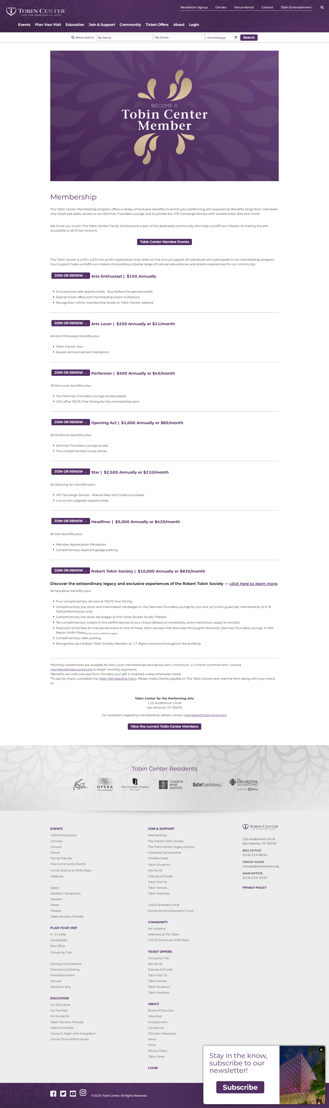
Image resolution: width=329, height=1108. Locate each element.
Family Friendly (61, 858)
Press (152, 1045)
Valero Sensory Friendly (67, 916)
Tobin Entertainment (296, 7)
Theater (55, 911)
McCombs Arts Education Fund (170, 911)
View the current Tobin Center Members (164, 726)
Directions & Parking (64, 969)
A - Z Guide (58, 934)
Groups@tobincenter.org (261, 866)
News (152, 1039)
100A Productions (63, 835)
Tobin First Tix (157, 882)
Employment (157, 1022)
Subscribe (240, 1087)
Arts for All (155, 870)
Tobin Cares (156, 1056)
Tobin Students (159, 865)
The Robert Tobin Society (166, 841)
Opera (54, 888)
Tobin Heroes (157, 888)
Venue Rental (244, 7)
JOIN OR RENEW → (70, 275)
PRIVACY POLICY (254, 887)
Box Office (57, 946)
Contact (267, 7)
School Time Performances (69, 1039)
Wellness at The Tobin (163, 934)
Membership (157, 835)
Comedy (56, 841)
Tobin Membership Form (118, 678)
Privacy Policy (157, 1051)
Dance (55, 852)
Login (194, 24)
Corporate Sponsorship (164, 852)
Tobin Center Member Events (164, 242)
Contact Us (156, 1028)
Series (54, 905)
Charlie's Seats (158, 858)
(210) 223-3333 (255, 877)
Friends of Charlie (160, 876)
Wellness (56, 876)
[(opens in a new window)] (55, 1096)
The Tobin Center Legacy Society (171, 847)
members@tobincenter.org (71, 669)
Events (24, 24)
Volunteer (155, 1016)
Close (321, 1049)
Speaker (56, 899)
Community (130, 24)
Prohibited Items (62, 975)
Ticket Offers (157, 24)
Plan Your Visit (48, 24)
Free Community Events (68, 864)
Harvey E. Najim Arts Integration (73, 1033)
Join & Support (102, 24)
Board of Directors (161, 1010)
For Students (59, 1016)
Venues (55, 981)
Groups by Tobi (61, 952)
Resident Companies (65, 893)
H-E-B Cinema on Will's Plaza (70, 870)
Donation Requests (162, 1033)
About (178, 24)
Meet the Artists (61, 1028)
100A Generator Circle (164, 905)
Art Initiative (156, 928)
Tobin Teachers (158, 893)
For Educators (60, 1005)
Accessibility (59, 940)
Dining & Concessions (65, 964)
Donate (220, 7)
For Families (58, 1010)
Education (75, 24)
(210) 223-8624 (255, 855)
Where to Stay (60, 987)
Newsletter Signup (194, 7)
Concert (56, 847)
